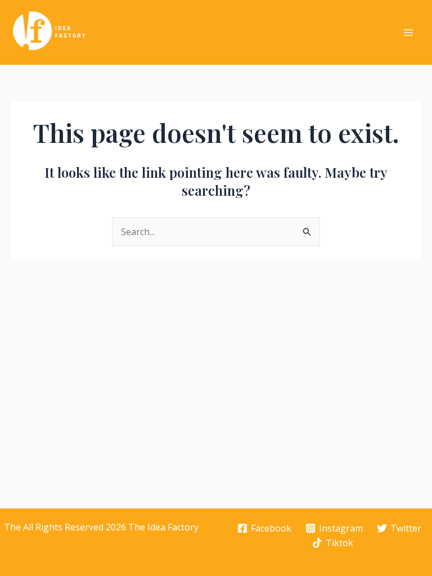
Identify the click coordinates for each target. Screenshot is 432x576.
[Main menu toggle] (408, 32)
